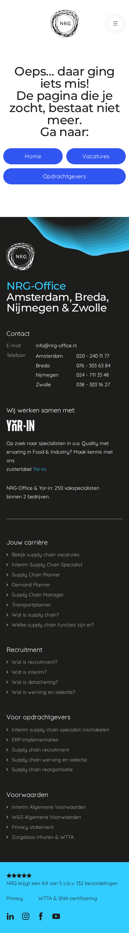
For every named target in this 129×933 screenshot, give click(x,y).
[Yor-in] (20, 425)
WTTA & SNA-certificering (67, 898)
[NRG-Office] (64, 24)
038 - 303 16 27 (93, 384)
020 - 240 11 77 (92, 356)
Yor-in (39, 469)
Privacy (14, 898)
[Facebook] (40, 916)
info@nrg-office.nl (56, 345)
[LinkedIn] (10, 916)
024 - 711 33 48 (92, 375)
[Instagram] (25, 916)
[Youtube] (56, 916)
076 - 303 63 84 (93, 365)
